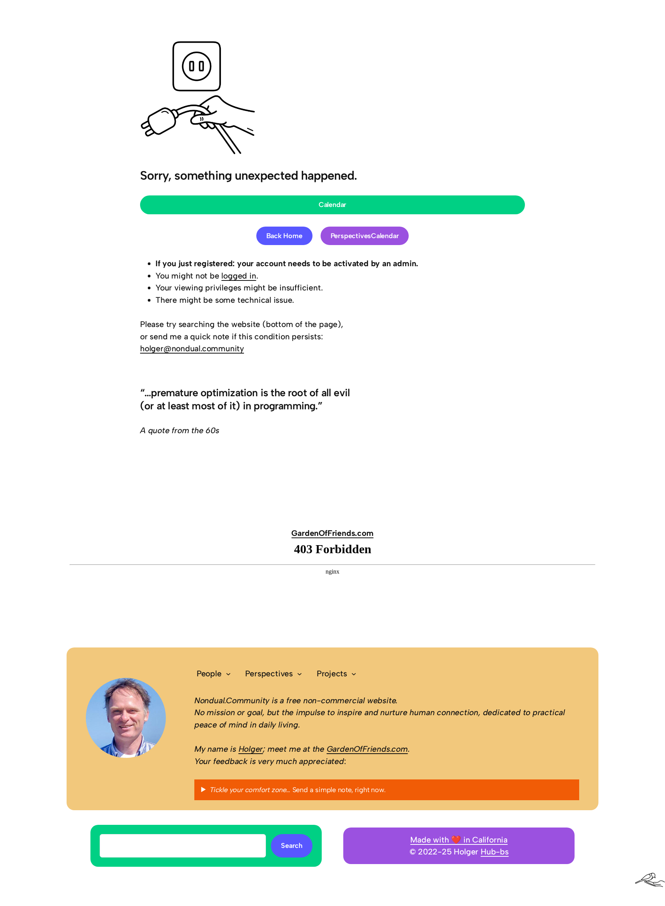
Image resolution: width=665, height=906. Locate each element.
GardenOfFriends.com (332, 533)
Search (291, 845)
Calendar (332, 204)
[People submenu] (228, 673)
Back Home (284, 236)
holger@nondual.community (192, 348)
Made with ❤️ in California (459, 839)
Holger (251, 749)
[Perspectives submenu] (299, 673)
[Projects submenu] (353, 673)
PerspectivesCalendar (365, 236)
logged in (238, 275)
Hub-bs (495, 851)
